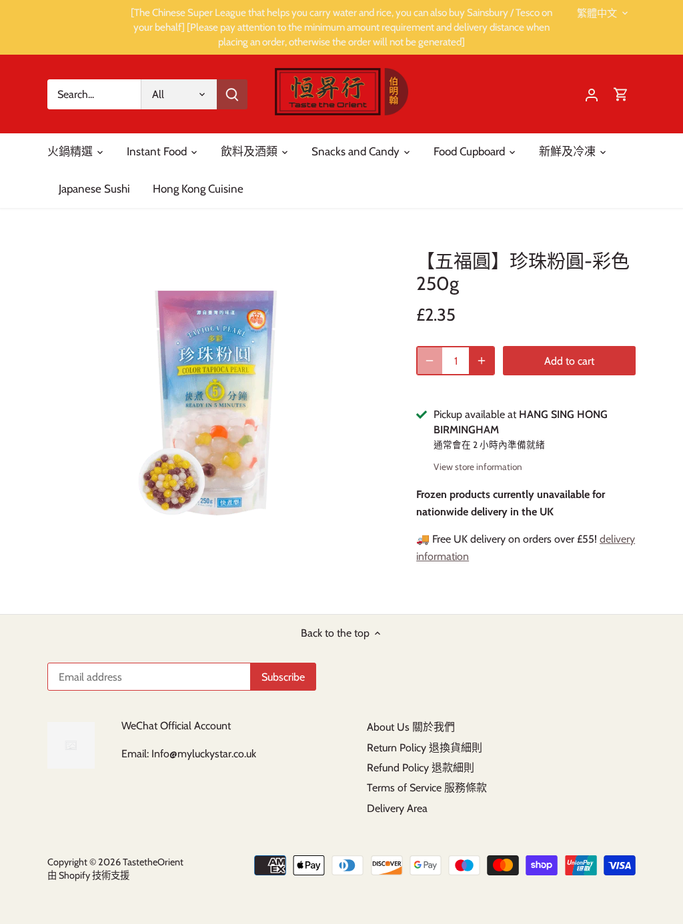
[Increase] (481, 361)
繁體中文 (597, 13)
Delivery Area (397, 808)
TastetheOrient (153, 862)
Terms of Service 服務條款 (427, 787)
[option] (215, 403)
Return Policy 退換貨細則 (424, 747)
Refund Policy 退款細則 (420, 767)
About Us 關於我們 (411, 727)
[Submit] (232, 94)
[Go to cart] (621, 94)
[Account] (591, 94)
